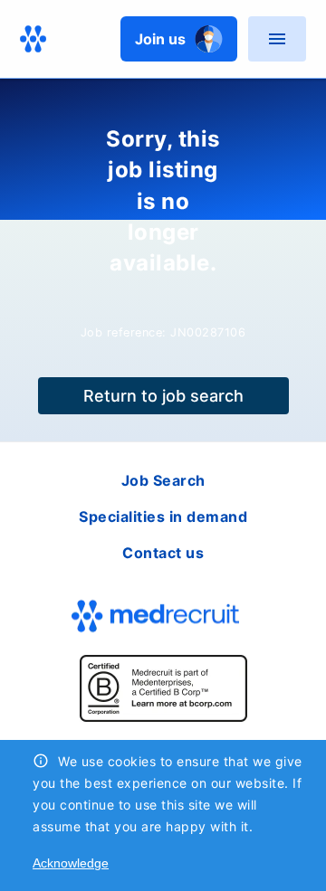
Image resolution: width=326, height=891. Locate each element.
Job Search (163, 480)
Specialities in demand (163, 516)
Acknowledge (71, 863)
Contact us (163, 553)
